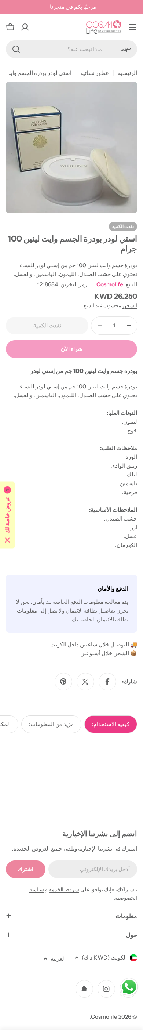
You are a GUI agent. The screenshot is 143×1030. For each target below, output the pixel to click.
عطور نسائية (94, 72)
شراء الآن (71, 348)
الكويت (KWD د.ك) (104, 957)
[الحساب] (25, 27)
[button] (7, 515)
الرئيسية (127, 72)
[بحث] (16, 49)
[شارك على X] (85, 681)
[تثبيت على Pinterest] (63, 681)
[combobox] (71, 49)
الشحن (129, 305)
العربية (58, 958)
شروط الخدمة (64, 889)
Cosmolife (109, 284)
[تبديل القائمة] (132, 27)
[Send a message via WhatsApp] (129, 987)
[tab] (110, 724)
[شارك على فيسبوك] (107, 681)
